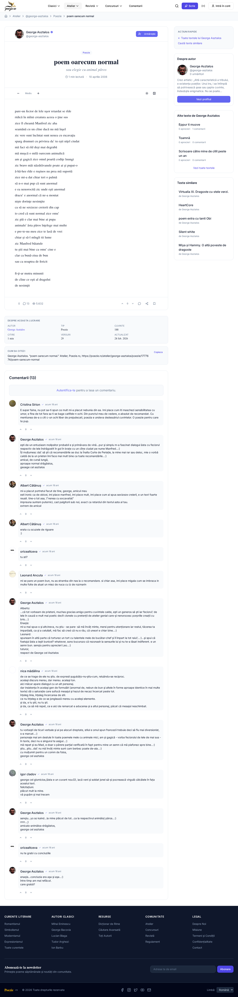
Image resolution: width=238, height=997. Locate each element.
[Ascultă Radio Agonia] (203, 6)
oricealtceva (28, 551)
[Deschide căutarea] (176, 6)
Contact (197, 947)
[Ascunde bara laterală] (154, 93)
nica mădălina (30, 671)
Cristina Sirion (30, 404)
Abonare (225, 969)
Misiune (197, 929)
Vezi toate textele (204, 167)
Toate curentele (13, 947)
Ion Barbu (57, 947)
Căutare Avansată (109, 929)
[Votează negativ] (132, 303)
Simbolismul (11, 929)
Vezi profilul (203, 99)
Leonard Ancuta (31, 575)
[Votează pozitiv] (122, 303)
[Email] (149, 990)
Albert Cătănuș (30, 485)
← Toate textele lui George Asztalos (199, 38)
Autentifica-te (66, 390)
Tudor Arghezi (60, 941)
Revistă (90, 5)
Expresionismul (13, 941)
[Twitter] (136, 990)
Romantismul (12, 923)
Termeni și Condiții (203, 935)
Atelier (71, 5)
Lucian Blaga (59, 935)
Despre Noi (199, 923)
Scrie (192, 5)
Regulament (152, 941)
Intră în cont (223, 5)
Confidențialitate (202, 941)
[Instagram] (129, 990)
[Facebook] (122, 990)
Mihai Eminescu (61, 923)
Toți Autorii (105, 935)
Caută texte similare (190, 43)
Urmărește (149, 33)
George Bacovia (61, 929)
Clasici (52, 5)
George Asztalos (16, 329)
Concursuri (112, 5)
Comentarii (135, 5)
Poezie (57, 16)
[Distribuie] (147, 303)
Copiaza (158, 352)
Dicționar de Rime (109, 923)
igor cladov (28, 774)
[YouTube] (142, 990)
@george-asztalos (37, 16)
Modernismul (12, 935)
